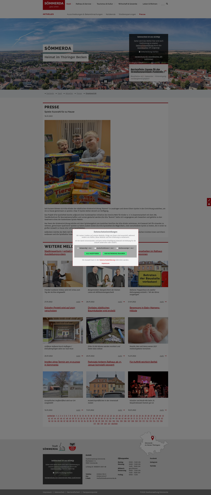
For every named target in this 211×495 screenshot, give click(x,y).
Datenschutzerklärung (107, 260)
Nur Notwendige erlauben (115, 253)
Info (90, 248)
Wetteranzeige (124, 248)
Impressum (105, 263)
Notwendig (83, 248)
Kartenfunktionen (103, 248)
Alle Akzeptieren (92, 253)
